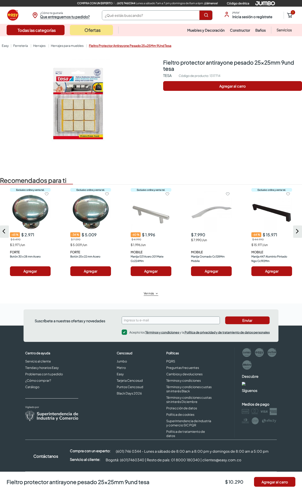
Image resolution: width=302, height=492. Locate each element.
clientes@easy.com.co (221, 460)
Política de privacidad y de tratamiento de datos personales (227, 332)
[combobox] (157, 15)
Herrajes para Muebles (67, 46)
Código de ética (238, 3)
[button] (60, 15)
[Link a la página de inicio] (5, 45)
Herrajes (39, 46)
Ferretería (20, 46)
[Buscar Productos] (206, 15)
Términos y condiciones (162, 332)
